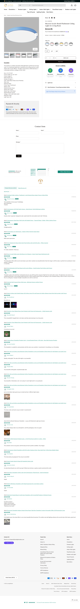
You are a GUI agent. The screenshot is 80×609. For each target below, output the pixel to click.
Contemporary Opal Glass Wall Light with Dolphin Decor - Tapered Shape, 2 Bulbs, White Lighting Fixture (31, 220)
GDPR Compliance (44, 572)
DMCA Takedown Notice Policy (47, 544)
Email (42, 130)
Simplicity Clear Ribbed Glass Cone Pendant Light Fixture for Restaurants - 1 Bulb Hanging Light (29, 311)
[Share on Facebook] (52, 18)
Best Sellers (50, 12)
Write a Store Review (65, 171)
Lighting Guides (41, 12)
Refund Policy (43, 549)
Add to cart (65, 57)
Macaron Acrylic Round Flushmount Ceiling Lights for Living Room (14, 15)
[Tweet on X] (49, 18)
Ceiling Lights (32, 9)
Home (5, 9)
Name (17, 130)
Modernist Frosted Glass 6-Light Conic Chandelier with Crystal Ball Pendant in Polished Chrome (29, 495)
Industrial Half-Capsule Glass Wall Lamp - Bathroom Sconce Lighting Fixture (25, 282)
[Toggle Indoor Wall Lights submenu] (50, 9)
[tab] (6, 62)
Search (42, 539)
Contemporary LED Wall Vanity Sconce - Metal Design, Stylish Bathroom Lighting (26, 209)
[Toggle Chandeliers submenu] (16, 9)
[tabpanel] (21, 81)
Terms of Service (44, 567)
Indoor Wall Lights (45, 9)
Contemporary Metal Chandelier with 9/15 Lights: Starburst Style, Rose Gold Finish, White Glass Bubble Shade (33, 450)
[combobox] (42, 5)
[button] (75, 5)
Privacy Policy (43, 565)
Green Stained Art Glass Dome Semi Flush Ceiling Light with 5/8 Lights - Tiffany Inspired (27, 242)
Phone (17, 136)
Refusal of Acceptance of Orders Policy (48, 588)
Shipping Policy (43, 547)
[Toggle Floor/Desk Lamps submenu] (63, 9)
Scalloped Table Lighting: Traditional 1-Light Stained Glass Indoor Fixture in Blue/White (27, 195)
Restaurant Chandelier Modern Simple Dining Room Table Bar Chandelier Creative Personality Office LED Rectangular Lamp (36, 510)
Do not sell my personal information (63, 588)
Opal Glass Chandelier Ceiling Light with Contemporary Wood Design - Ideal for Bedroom (27, 472)
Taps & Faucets (31, 12)
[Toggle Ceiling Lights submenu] (37, 9)
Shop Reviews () (22, 188)
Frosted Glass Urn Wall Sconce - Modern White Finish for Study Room (23, 231)
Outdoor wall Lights (70, 9)
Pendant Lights (22, 9)
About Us (42, 542)
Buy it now (60, 61)
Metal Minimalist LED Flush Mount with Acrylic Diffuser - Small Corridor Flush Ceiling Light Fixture (29, 268)
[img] (15, 171)
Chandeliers (12, 9)
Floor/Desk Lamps (57, 9)
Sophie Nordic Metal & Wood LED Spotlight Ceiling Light (20, 461)
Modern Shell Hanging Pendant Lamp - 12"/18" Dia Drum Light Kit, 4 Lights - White (26, 438)
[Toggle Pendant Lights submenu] (27, 9)
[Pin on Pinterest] (54, 18)
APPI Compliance (44, 570)
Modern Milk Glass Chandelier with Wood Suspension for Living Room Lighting (25, 483)
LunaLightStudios (10, 583)
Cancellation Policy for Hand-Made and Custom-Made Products (47, 553)
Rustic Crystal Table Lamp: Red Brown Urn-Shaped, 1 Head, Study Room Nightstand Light (28, 254)
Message (18, 142)
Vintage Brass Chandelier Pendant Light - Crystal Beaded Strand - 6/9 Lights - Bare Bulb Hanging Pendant (32, 340)
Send (19, 155)
